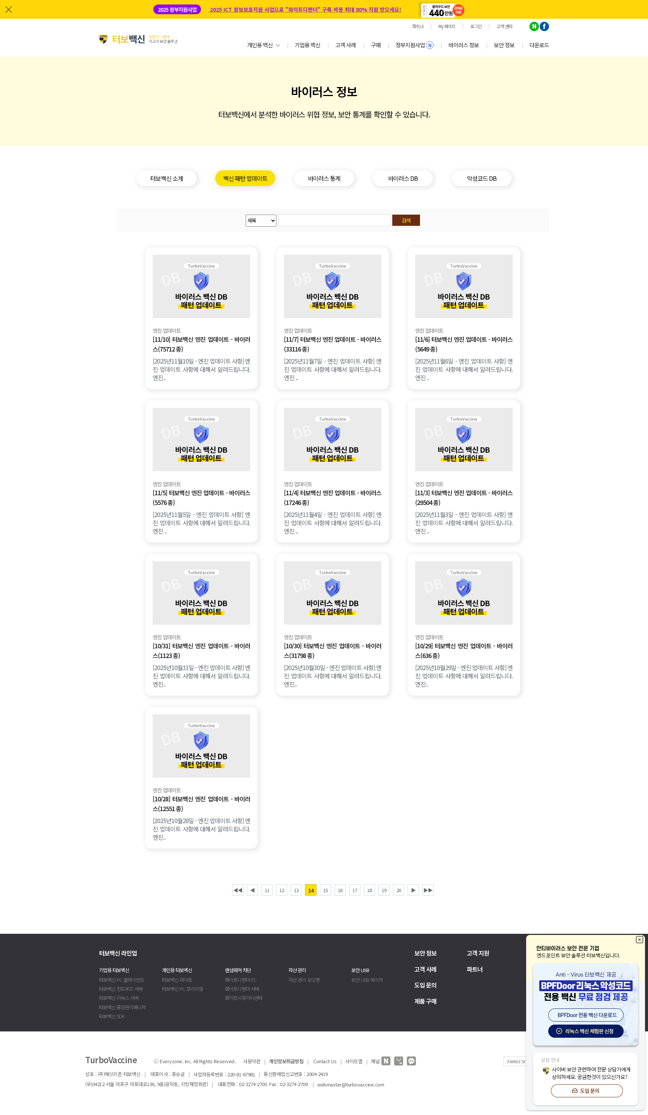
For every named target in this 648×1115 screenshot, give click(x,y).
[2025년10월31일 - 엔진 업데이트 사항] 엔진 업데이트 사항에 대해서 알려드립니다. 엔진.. (201, 675)
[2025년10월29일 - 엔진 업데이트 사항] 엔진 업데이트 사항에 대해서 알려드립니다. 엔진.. (464, 675)
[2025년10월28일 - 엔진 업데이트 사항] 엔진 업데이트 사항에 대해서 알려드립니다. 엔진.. (201, 828)
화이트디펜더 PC (240, 979)
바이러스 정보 (463, 45)
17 (354, 890)
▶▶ (427, 890)
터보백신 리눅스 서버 (118, 997)
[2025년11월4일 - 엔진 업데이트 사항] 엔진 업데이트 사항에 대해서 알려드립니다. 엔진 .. (332, 522)
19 (384, 890)
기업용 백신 (307, 45)
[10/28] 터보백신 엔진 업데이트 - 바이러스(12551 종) (201, 803)
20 (398, 890)
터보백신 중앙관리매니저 (122, 1007)
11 (267, 890)
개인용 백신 (260, 45)
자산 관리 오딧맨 (304, 979)
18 (369, 890)
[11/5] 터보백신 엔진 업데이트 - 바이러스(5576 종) (201, 497)
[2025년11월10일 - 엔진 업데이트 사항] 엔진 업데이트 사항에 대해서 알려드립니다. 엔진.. (201, 369)
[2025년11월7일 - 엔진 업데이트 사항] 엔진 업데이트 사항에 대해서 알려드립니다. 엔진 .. (332, 369)
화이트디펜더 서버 (242, 988)
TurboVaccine (111, 1059)
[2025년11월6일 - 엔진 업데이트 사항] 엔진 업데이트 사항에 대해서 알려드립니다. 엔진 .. (464, 369)
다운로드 (539, 45)
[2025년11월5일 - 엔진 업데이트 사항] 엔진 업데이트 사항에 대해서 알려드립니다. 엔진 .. (201, 522)
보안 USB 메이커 (366, 979)
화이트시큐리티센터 (243, 997)
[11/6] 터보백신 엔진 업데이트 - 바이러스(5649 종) (464, 344)
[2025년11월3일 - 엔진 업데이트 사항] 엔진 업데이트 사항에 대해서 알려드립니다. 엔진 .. (464, 522)
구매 (376, 45)
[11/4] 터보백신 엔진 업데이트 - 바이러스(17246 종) (332, 497)
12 (281, 890)
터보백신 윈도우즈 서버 (120, 988)
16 (340, 890)
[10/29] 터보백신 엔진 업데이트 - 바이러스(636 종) (464, 650)
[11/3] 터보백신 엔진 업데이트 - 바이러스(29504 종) (464, 497)
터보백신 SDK (111, 1016)
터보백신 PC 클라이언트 (121, 979)
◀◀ (237, 890)
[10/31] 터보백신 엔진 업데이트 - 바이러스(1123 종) (201, 650)
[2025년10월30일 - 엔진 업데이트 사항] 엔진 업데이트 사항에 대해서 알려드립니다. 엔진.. (332, 675)
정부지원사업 (413, 45)
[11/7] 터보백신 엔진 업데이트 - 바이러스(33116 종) (332, 344)
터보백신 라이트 (177, 979)
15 (325, 890)
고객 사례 (345, 45)
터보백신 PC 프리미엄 (182, 988)
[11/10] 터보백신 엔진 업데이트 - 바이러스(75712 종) (201, 344)
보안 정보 (504, 45)
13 (296, 890)
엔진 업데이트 (167, 330)
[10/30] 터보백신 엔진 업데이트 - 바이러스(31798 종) (332, 650)
